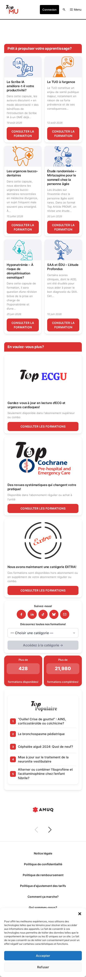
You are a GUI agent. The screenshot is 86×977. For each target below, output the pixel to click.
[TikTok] (43, 614)
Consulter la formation (22, 134)
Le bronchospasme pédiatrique (41, 734)
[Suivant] (49, 829)
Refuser (43, 967)
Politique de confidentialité (43, 864)
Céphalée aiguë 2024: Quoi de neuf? (45, 747)
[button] (80, 913)
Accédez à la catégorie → (43, 645)
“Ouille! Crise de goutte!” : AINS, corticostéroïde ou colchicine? (42, 721)
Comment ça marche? (43, 896)
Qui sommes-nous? (43, 907)
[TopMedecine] (11, 9)
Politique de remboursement (43, 875)
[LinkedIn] (32, 614)
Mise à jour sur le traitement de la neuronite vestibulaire (43, 759)
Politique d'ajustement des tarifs (43, 886)
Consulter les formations (43, 426)
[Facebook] (21, 614)
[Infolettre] (64, 614)
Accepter (43, 956)
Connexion (49, 9)
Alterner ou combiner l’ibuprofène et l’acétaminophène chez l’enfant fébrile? (45, 773)
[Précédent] (36, 829)
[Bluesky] (53, 614)
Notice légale (43, 853)
